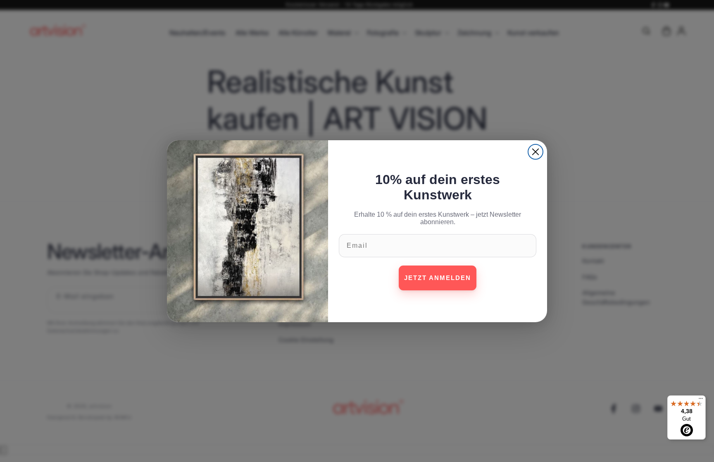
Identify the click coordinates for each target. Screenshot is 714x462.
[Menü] (701, 400)
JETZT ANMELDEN (437, 277)
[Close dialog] (535, 151)
